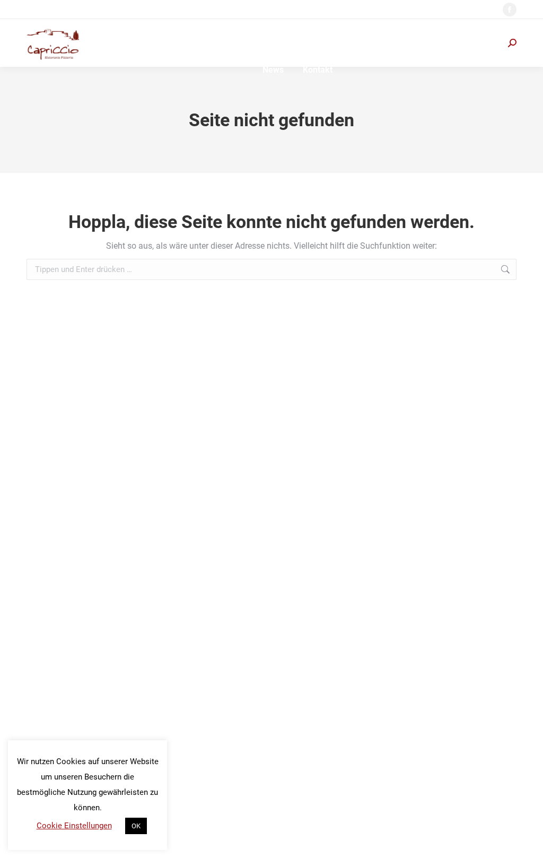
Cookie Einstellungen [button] (74, 825)
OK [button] (136, 826)
